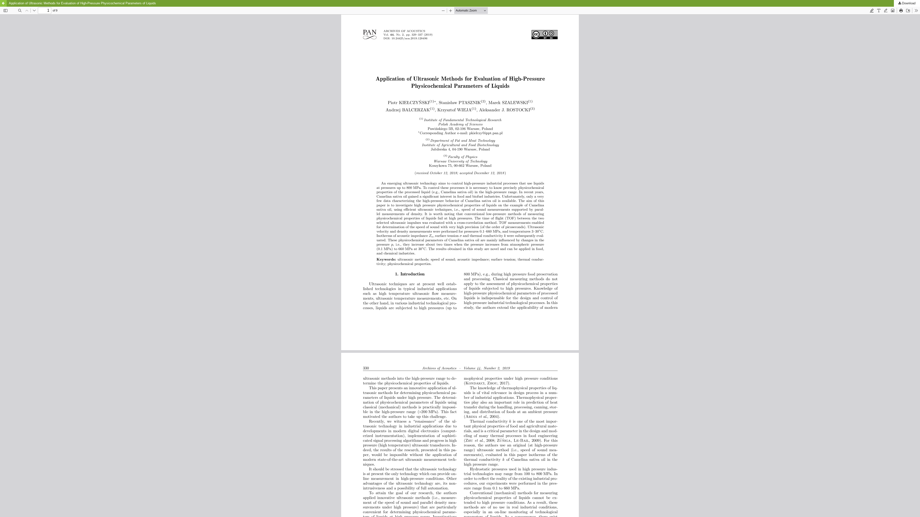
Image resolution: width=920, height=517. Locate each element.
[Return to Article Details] (3, 3)
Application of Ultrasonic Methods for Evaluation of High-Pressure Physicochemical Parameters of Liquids (82, 3)
